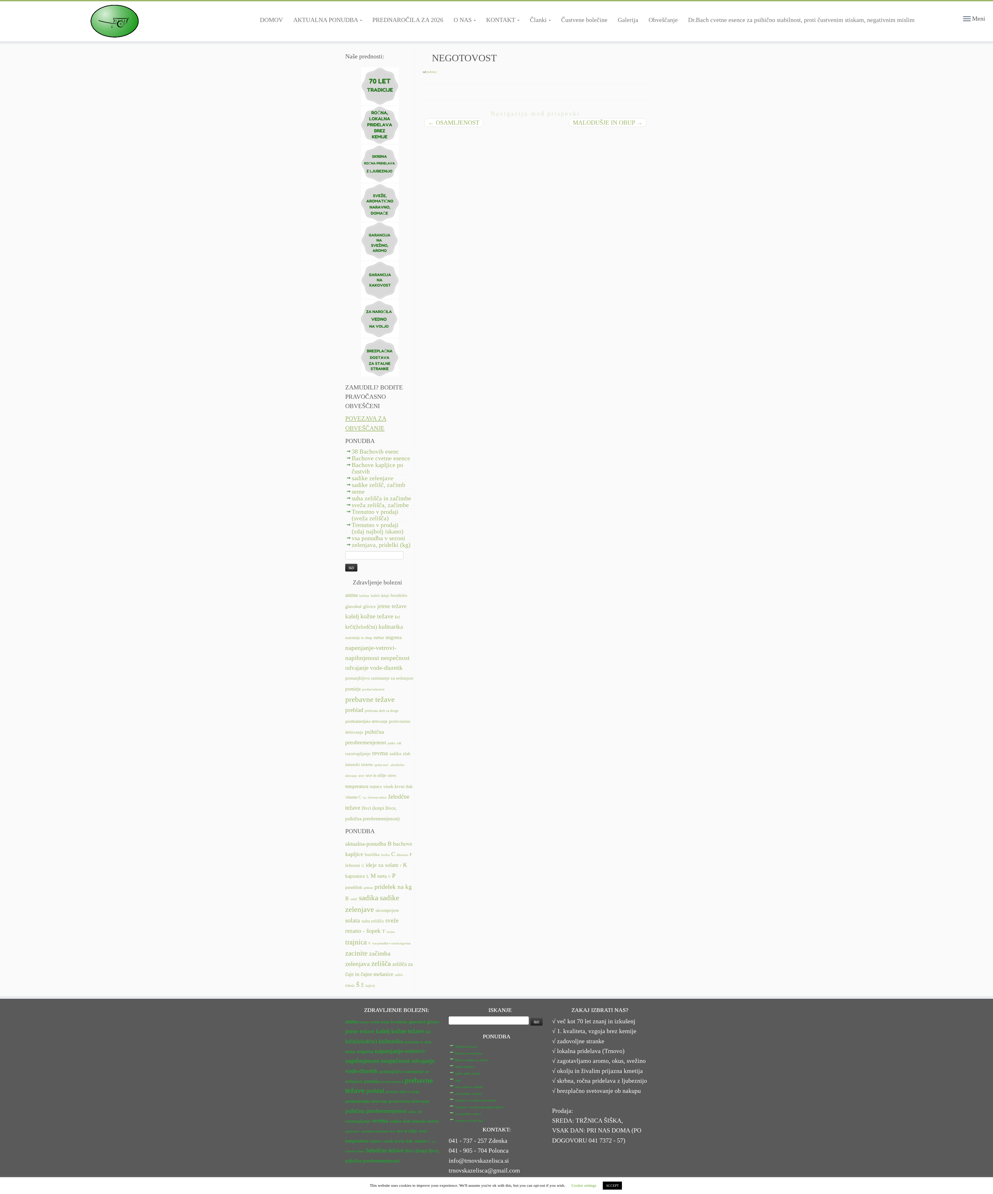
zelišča (381, 963)
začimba (379, 953)
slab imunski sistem (421, 1121)
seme (358, 491)
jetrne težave (392, 606)
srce (361, 776)
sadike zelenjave (372, 478)
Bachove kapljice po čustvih (377, 468)
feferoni (352, 865)
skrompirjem (387, 910)
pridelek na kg (393, 886)
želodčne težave (384, 1150)
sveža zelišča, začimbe (380, 505)
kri (397, 616)
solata (352, 920)
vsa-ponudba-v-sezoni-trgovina (391, 943)
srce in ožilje (376, 775)
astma (351, 595)
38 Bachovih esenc (375, 451)
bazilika (372, 854)
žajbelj (370, 986)
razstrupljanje (358, 753)
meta (382, 876)
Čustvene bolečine (584, 20)
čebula (350, 985)
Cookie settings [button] (583, 1185)
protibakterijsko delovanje (366, 721)
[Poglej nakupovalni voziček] (979, 9)
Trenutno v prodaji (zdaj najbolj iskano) (377, 528)
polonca (432, 72)
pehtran (368, 888)
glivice (369, 606)
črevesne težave (377, 797)
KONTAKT (501, 20)
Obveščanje (663, 20)
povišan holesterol (373, 689)
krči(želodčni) (361, 627)
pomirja (352, 689)
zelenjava (357, 963)
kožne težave (376, 616)
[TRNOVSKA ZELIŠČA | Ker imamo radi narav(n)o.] (114, 21)
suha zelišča (373, 920)
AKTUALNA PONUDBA (326, 20)
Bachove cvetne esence (381, 458)
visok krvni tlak (398, 786)
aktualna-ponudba (365, 844)
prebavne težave (370, 699)
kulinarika (391, 627)
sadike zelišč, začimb (378, 485)
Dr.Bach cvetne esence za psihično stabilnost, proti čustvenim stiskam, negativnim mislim (801, 20)
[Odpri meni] (967, 19)
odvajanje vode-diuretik (374, 667)
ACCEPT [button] (612, 1186)
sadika (395, 753)
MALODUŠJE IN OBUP (608, 122)
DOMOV (271, 20)
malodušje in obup (358, 638)
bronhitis (399, 595)
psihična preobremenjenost (376, 1111)
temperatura (356, 786)
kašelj (352, 616)
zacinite (356, 953)
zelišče (399, 975)
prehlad (354, 710)
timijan (391, 931)
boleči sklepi (380, 596)
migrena (394, 637)
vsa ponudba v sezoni (378, 538)
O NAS (463, 20)
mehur (379, 637)
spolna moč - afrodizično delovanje (366, 1131)
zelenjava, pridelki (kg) (381, 545)
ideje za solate (382, 865)
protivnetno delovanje (409, 1101)
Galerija (628, 20)
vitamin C (353, 797)
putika (391, 743)
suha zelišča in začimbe (381, 498)
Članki (539, 20)
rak (399, 743)
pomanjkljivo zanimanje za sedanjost (379, 678)
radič (353, 899)
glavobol (353, 606)
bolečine (364, 596)
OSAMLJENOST (453, 122)
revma (380, 752)
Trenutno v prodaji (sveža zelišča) (375, 515)
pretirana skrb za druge (381, 711)
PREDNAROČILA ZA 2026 (407, 20)
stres (392, 775)
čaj (364, 797)
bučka (385, 855)
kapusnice (355, 876)
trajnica (376, 786)
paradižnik (353, 887)
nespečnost (395, 657)
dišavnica (402, 855)
